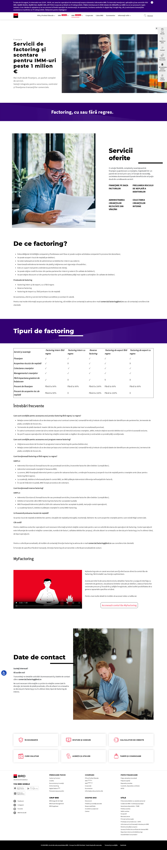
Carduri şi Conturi (54, 778)
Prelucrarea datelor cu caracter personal (133, 801)
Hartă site (123, 845)
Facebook (20, 801)
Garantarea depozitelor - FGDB (130, 806)
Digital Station (54, 788)
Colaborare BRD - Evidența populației (132, 803)
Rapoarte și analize (126, 783)
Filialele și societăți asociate (93, 803)
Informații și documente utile (94, 791)
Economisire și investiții (56, 783)
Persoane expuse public (56, 791)
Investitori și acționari (91, 809)
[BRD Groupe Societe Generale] (15, 15)
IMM (62, 15)
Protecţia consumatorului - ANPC (131, 822)
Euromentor (110, 15)
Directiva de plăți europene (129, 827)
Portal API (124, 814)
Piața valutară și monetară (129, 778)
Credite (51, 781)
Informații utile (124, 15)
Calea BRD (99, 15)
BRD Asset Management (56, 803)
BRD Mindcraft (21, 813)
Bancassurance (125, 816)
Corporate (89, 15)
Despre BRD (91, 798)
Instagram (20, 805)
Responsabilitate (90, 806)
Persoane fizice (57, 775)
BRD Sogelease (53, 806)
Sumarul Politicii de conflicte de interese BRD (134, 829)
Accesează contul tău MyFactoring (119, 605)
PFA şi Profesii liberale (92, 778)
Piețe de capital (125, 781)
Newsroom (88, 801)
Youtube (20, 809)
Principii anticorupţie (127, 819)
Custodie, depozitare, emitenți (130, 786)
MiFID (122, 788)
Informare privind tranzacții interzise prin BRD (135, 824)
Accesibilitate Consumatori (129, 834)
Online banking (54, 786)
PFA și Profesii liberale (45, 15)
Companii (89, 775)
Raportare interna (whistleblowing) (132, 832)
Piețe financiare (129, 775)
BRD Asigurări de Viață (56, 801)
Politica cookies (125, 809)
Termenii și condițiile (111, 845)
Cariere (87, 811)
